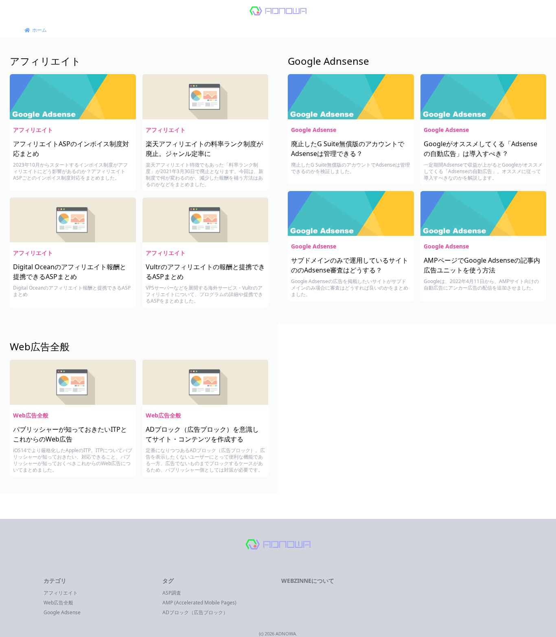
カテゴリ (55, 580)
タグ (168, 580)
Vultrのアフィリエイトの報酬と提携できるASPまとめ (205, 271)
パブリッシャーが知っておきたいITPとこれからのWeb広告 (70, 434)
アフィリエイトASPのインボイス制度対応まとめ (71, 148)
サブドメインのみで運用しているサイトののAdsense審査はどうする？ (349, 265)
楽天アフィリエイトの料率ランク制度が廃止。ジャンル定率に (204, 148)
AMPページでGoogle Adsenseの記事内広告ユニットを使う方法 (482, 265)
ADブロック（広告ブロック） (195, 612)
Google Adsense (313, 130)
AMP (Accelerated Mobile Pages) (199, 602)
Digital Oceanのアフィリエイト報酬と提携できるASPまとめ (69, 271)
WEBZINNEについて (307, 580)
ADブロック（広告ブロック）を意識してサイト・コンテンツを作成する (202, 434)
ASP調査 (171, 592)
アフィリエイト (45, 61)
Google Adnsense (328, 61)
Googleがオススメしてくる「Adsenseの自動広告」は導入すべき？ (480, 148)
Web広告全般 (40, 346)
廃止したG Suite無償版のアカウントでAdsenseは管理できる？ (347, 148)
